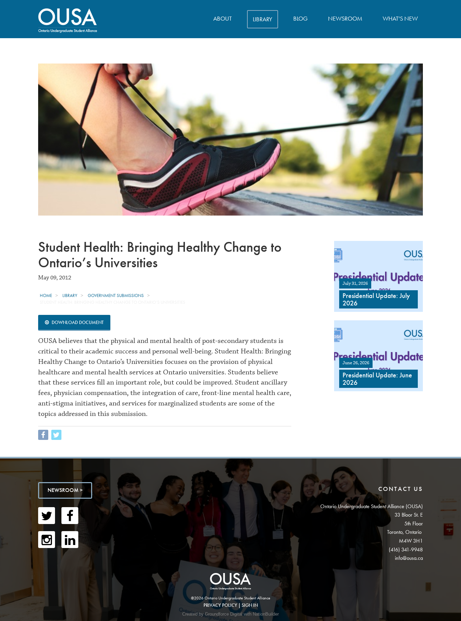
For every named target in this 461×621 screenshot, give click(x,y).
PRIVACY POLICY (220, 605)
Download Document (77, 322)
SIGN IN (250, 605)
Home (46, 295)
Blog (300, 18)
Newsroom (345, 18)
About (222, 18)
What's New (400, 18)
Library (262, 19)
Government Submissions (116, 295)
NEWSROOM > (65, 490)
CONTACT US (400, 489)
